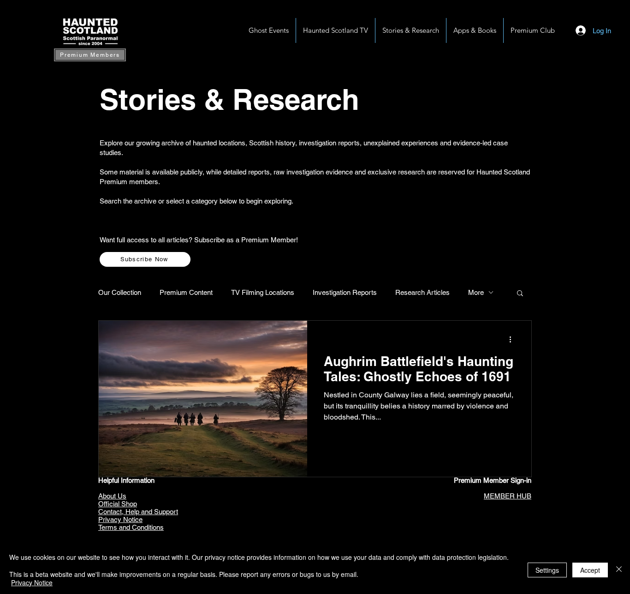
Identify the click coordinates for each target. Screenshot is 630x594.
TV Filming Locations (262, 292)
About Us (112, 496)
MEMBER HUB (507, 496)
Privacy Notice (120, 519)
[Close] (618, 570)
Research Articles (422, 292)
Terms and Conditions (131, 527)
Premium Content (186, 292)
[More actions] (513, 339)
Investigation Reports (345, 292)
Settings (547, 570)
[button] (474, 30)
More (476, 292)
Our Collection (119, 292)
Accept (590, 570)
